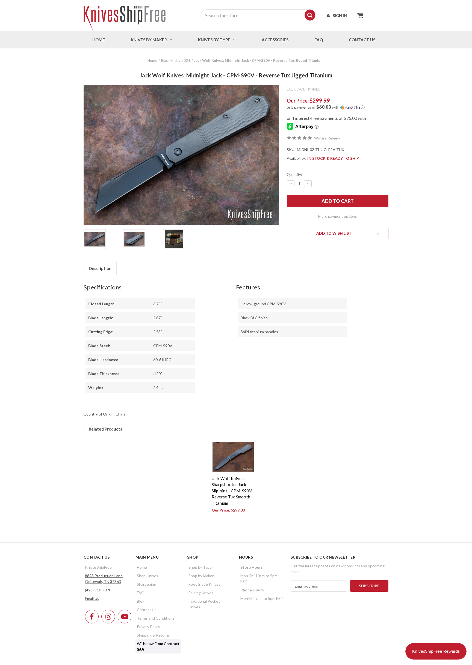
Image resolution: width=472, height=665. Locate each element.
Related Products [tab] (105, 428)
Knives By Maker (149, 39)
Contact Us (147, 609)
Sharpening (146, 584)
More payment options (337, 216)
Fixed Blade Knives (204, 584)
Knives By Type (214, 39)
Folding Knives (200, 592)
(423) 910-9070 (98, 590)
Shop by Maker (201, 575)
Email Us (92, 598)
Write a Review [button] (327, 138)
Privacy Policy (148, 626)
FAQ (318, 39)
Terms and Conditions (156, 618)
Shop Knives (147, 575)
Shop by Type (200, 567)
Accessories (275, 39)
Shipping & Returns (153, 635)
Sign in (340, 15)
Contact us (362, 39)
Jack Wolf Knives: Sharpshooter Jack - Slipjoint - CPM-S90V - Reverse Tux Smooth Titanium (233, 491)
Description (100, 268)
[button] (337, 107)
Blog (140, 601)
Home (98, 39)
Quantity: (294, 174)
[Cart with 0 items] (358, 15)
